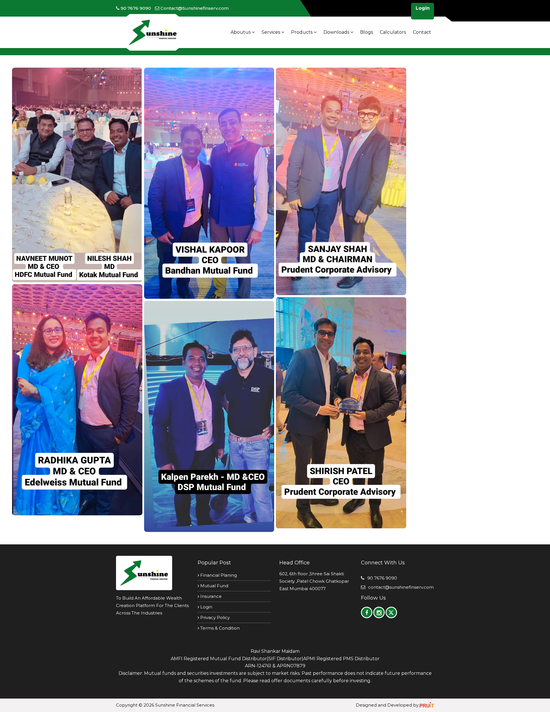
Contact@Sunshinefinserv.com (401, 587)
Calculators (393, 32)
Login (423, 8)
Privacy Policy (214, 617)
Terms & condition (219, 628)
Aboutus (241, 32)
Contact (422, 32)
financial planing (218, 575)
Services (271, 32)
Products (302, 32)
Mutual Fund (213, 585)
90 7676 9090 (382, 578)
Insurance (210, 596)
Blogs (366, 32)
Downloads (336, 32)
